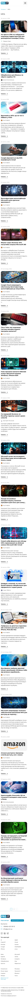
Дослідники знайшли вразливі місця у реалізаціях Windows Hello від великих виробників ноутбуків (14, 670)
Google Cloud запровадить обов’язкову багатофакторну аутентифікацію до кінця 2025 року (12, 287)
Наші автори (5, 920)
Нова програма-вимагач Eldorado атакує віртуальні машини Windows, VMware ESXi (13, 373)
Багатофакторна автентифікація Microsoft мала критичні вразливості (13, 200)
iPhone (3, 949)
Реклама (17, 969)
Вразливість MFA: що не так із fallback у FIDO (12, 116)
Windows (3, 959)
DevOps (3, 944)
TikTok (16, 956)
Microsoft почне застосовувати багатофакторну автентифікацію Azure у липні (13, 458)
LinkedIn (5, 933)
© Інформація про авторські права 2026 (12, 987)
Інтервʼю (17, 959)
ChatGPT (3, 942)
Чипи (16, 975)
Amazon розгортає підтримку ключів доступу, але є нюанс (12, 754)
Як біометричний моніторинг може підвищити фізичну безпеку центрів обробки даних (14, 880)
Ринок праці (4, 971)
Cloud (16, 942)
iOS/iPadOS (18, 946)
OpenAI (3, 956)
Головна (3, 9)
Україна (3, 973)
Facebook (2, 933)
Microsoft (17, 954)
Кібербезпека (5, 961)
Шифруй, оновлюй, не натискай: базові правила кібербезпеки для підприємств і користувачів (14, 585)
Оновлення (4, 969)
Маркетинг (18, 963)
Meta (2, 954)
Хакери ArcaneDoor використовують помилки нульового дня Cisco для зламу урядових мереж (12, 500)
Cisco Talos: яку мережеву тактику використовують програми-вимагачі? (11, 329)
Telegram (8, 933)
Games (16, 944)
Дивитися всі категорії (4, 978)
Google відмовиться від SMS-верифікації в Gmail (12, 159)
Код (16, 961)
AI (1, 940)
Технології (17, 971)
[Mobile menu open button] (25, 3)
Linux (16, 949)
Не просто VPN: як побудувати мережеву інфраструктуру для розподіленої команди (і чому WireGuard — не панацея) (12, 36)
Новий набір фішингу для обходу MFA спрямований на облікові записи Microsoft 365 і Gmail (13, 543)
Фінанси (17, 973)
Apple (16, 940)
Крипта (3, 963)
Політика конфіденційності (8, 995)
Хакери (3, 975)
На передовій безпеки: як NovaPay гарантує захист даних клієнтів (13, 416)
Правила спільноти (6, 993)
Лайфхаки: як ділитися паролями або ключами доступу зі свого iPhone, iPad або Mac (14, 628)
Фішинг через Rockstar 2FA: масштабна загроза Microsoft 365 (13, 243)
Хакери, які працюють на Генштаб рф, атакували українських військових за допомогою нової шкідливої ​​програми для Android (14, 838)
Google (3, 946)
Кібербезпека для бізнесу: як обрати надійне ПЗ (12, 76)
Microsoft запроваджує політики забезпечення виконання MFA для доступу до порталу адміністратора (14, 712)
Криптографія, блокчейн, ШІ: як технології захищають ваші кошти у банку (14, 797)
